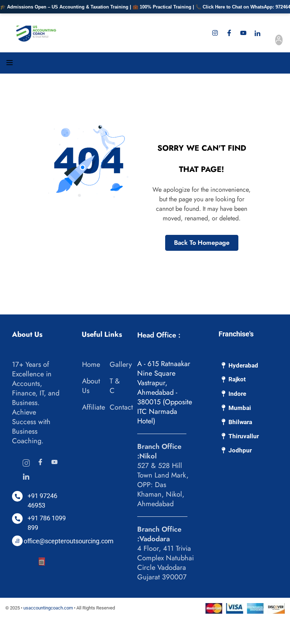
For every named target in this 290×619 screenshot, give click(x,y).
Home (91, 364)
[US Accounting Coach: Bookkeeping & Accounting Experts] (36, 32)
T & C (115, 386)
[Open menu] (10, 64)
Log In (278, 41)
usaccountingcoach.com (48, 608)
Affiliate (93, 407)
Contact (121, 407)
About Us (91, 386)
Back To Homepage (202, 242)
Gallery (121, 364)
